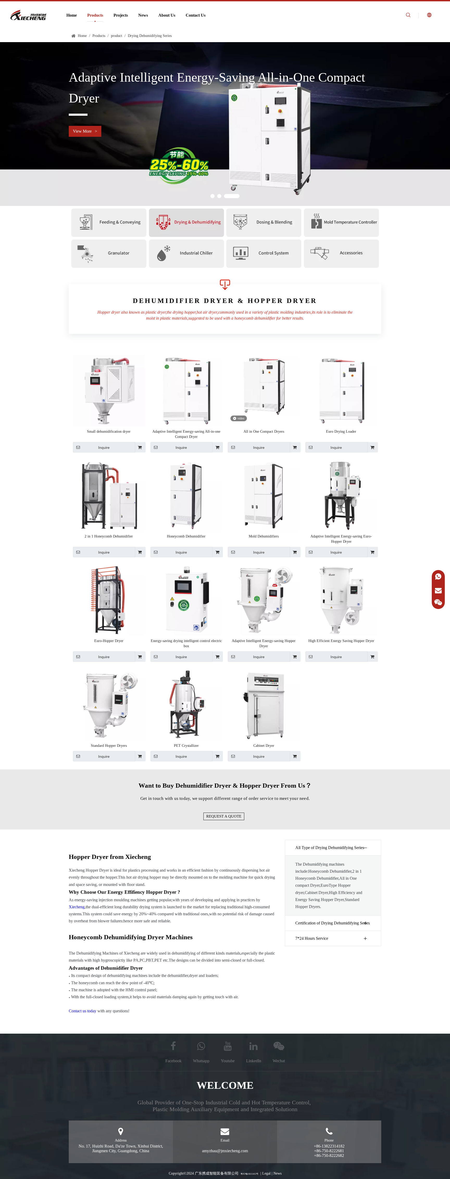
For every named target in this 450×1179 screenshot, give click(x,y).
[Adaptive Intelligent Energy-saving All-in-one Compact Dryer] (186, 390)
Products (95, 15)
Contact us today (82, 1011)
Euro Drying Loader (341, 431)
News (143, 15)
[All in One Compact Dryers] (264, 385)
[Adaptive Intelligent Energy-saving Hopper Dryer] (264, 599)
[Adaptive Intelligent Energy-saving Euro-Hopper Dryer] (341, 494)
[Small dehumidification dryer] (109, 390)
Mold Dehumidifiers (264, 536)
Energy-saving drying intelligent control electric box (186, 643)
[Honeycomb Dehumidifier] (186, 494)
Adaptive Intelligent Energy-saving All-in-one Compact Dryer (186, 434)
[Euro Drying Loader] (341, 390)
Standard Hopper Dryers (109, 746)
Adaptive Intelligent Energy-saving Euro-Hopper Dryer (341, 538)
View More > (85, 131)
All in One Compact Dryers (263, 431)
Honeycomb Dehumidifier (186, 536)
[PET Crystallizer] (186, 704)
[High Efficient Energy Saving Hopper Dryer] (341, 599)
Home (71, 15)
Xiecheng (77, 907)
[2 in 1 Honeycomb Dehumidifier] (109, 494)
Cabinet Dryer (263, 746)
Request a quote (223, 816)
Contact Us (195, 15)
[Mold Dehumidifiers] (264, 494)
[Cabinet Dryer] (264, 704)
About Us (166, 15)
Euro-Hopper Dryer (108, 641)
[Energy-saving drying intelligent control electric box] (186, 599)
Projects (121, 15)
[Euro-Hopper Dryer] (109, 599)
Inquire (104, 447)
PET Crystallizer (186, 746)
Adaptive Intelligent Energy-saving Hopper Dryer (264, 643)
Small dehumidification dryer (108, 431)
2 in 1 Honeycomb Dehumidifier (109, 536)
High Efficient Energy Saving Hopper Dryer (341, 641)
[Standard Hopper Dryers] (109, 704)
